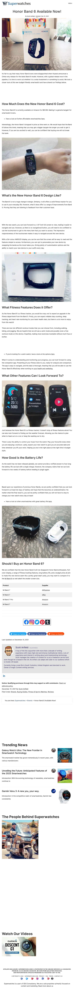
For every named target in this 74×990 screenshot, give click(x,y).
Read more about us (45, 986)
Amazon (45, 600)
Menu (70, 3)
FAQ (47, 976)
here (43, 119)
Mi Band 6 (8, 579)
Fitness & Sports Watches (37, 692)
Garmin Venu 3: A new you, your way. (20, 791)
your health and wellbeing (43, 369)
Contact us (58, 976)
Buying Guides (22, 692)
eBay (44, 595)
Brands (13, 692)
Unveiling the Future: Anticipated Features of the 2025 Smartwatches (24, 772)
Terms (51, 976)
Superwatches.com (31, 976)
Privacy (42, 976)
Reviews (51, 692)
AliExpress (46, 590)
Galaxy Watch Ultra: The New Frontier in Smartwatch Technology (22, 751)
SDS (24, 984)
